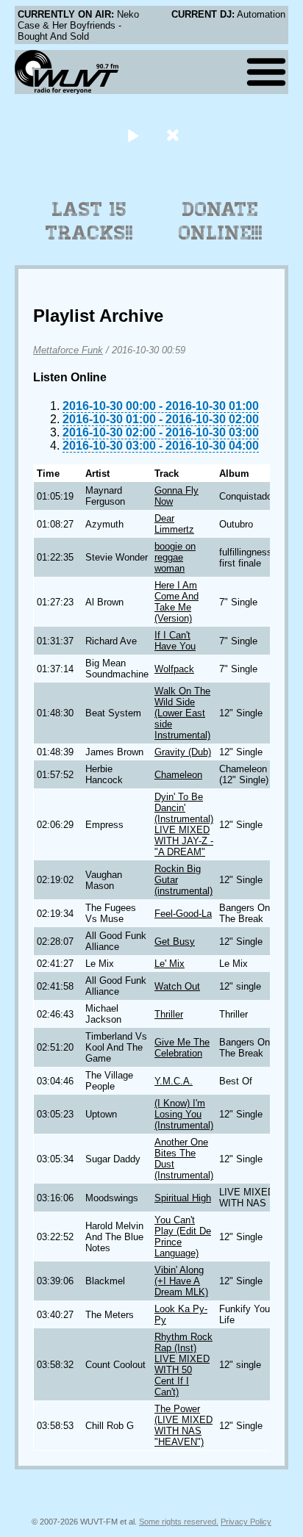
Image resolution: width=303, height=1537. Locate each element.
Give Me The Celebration (182, 1048)
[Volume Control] (174, 134)
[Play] (132, 134)
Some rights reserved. (178, 1521)
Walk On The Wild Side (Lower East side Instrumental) (182, 713)
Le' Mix (169, 963)
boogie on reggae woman (175, 557)
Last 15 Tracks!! (89, 221)
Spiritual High (182, 1197)
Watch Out (177, 986)
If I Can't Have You (175, 641)
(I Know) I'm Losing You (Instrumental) (183, 1114)
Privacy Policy (246, 1521)
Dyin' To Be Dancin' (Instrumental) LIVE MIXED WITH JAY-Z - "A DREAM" (183, 824)
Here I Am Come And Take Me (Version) (176, 602)
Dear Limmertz (174, 524)
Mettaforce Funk (68, 350)
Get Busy (174, 941)
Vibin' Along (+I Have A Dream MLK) (181, 1280)
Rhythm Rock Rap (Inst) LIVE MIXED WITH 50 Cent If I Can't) (183, 1364)
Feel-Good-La (183, 913)
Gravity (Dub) (182, 751)
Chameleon (178, 774)
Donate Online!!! (221, 221)
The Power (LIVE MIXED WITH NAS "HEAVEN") (183, 1425)
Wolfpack (174, 668)
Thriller (168, 1014)
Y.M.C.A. (173, 1081)
